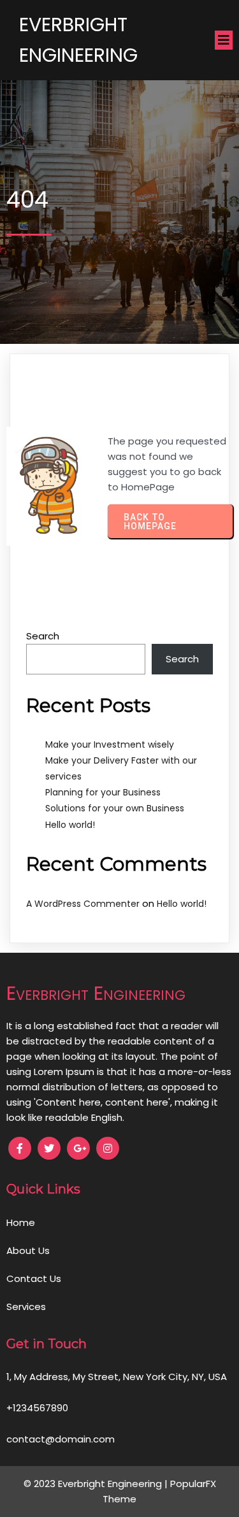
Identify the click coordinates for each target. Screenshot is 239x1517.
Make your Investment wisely (109, 744)
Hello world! (70, 824)
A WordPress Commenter (83, 903)
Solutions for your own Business (114, 808)
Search (42, 636)
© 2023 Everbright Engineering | (97, 1483)
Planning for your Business (103, 792)
